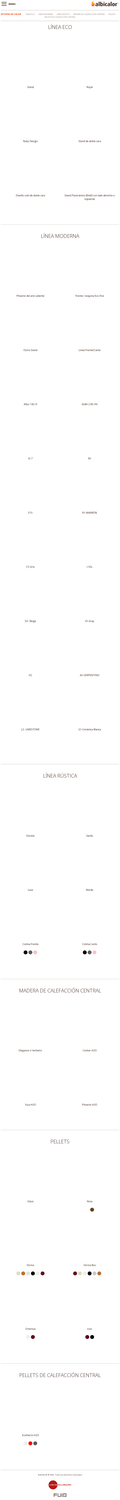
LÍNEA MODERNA (45, 14)
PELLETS (112, 14)
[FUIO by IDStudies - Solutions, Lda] (60, 1495)
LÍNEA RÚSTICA (63, 14)
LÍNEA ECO (30, 14)
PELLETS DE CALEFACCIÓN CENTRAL (60, 17)
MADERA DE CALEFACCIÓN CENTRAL (89, 14)
